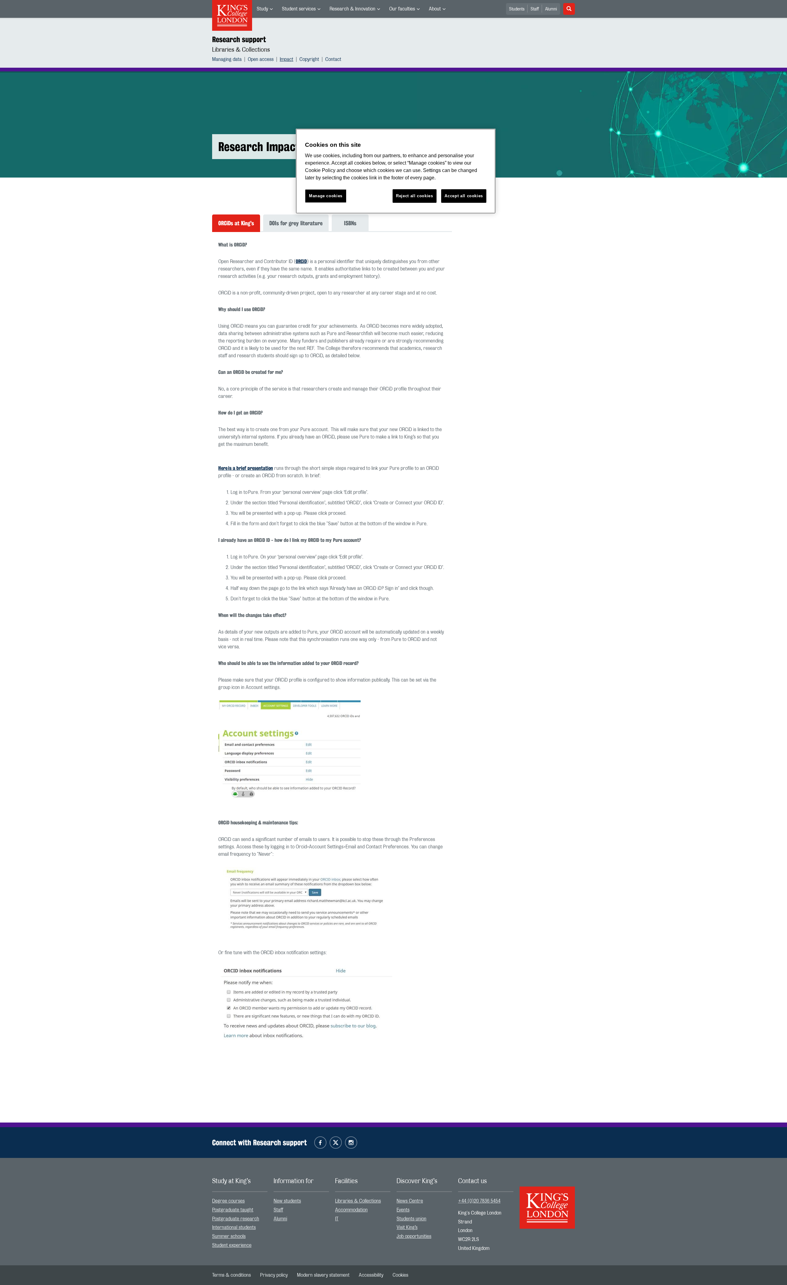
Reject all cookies (414, 196)
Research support (239, 39)
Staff (535, 9)
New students (287, 1201)
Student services (299, 8)
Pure (253, 492)
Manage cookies (325, 196)
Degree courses (228, 1201)
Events (403, 1209)
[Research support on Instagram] (351, 1142)
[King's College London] (547, 1202)
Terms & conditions (231, 1275)
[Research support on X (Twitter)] (336, 1142)
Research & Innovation (352, 8)
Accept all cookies (464, 196)
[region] (396, 171)
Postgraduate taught (232, 1209)
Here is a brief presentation (245, 468)
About (435, 8)
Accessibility (371, 1275)
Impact (286, 59)
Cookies (400, 1275)
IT (336, 1218)
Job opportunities (414, 1236)
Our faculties (402, 8)
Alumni (551, 9)
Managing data (227, 59)
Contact (333, 59)
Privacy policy (274, 1275)
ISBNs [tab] (350, 223)
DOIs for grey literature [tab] (295, 223)
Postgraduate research (235, 1218)
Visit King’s (407, 1227)
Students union (411, 1218)
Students (516, 9)
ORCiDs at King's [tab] (236, 223)
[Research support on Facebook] (320, 1142)
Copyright (309, 59)
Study (262, 8)
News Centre (410, 1201)
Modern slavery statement (323, 1275)
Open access (261, 59)
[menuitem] (264, 9)
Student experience (231, 1245)
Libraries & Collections (241, 50)
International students (234, 1227)
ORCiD (301, 261)
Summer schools (229, 1236)
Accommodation (351, 1209)
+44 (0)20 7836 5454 (479, 1201)
